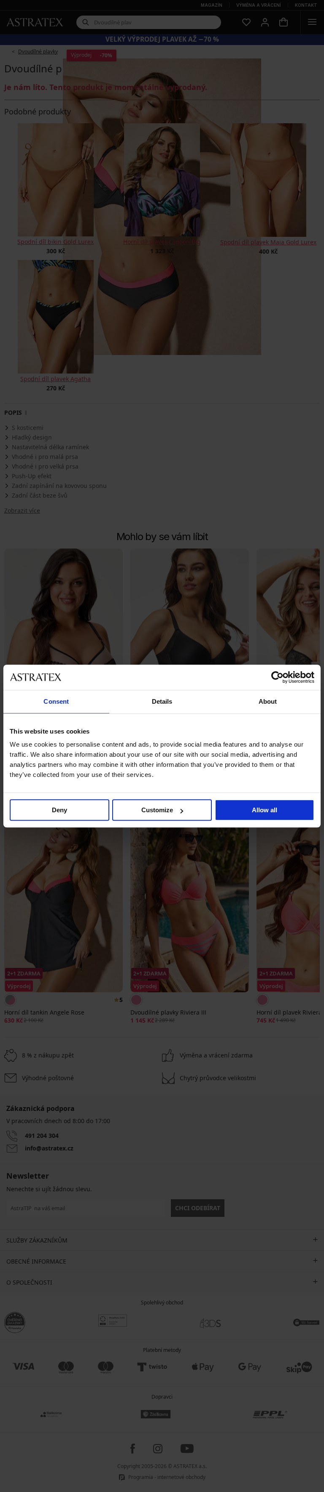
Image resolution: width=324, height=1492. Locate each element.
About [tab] (268, 701)
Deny (59, 810)
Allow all (264, 810)
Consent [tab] (56, 701)
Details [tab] (162, 701)
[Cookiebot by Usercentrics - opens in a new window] (277, 677)
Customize (157, 810)
